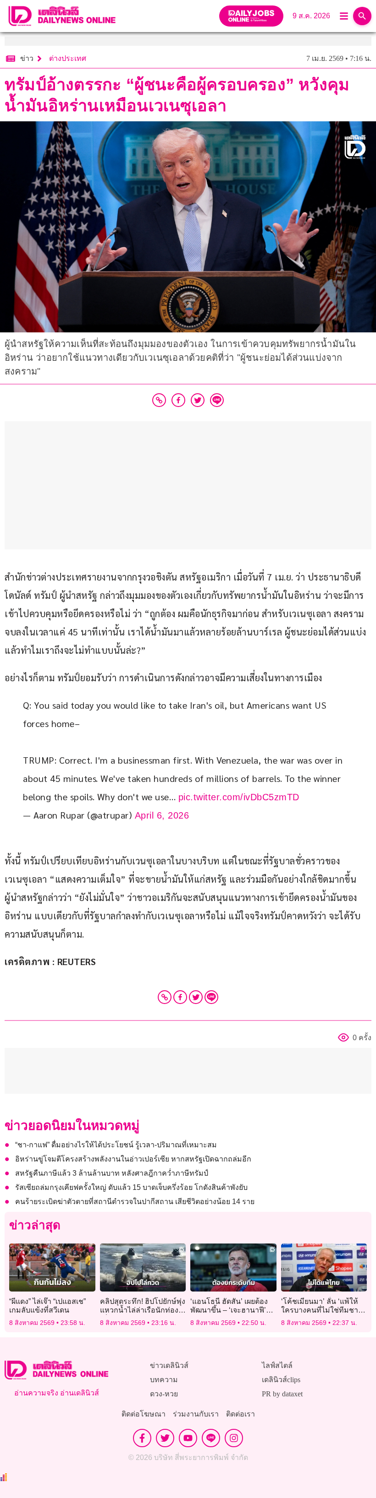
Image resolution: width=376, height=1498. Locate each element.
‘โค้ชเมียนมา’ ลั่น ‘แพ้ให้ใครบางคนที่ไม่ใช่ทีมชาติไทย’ (322, 1310)
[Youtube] (188, 1438)
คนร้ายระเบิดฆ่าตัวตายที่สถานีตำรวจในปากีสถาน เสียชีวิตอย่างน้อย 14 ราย (134, 1201)
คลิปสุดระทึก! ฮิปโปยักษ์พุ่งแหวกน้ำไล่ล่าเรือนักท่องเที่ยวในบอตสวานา (142, 1310)
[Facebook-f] (142, 1438)
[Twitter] (196, 997)
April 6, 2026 (162, 815)
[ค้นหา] (362, 16)
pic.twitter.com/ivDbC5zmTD (238, 797)
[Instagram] (234, 1438)
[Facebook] (180, 997)
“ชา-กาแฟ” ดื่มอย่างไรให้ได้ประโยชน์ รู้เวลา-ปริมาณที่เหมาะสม (116, 1145)
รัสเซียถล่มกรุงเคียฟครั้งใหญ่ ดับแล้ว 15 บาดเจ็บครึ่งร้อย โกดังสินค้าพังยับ (131, 1187)
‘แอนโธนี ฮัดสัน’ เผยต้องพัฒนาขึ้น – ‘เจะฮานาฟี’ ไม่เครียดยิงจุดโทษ (229, 1310)
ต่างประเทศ (67, 58)
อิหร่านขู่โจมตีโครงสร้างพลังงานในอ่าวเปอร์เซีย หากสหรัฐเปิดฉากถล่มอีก (133, 1159)
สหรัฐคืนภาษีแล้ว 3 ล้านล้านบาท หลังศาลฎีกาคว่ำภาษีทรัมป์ (111, 1173)
